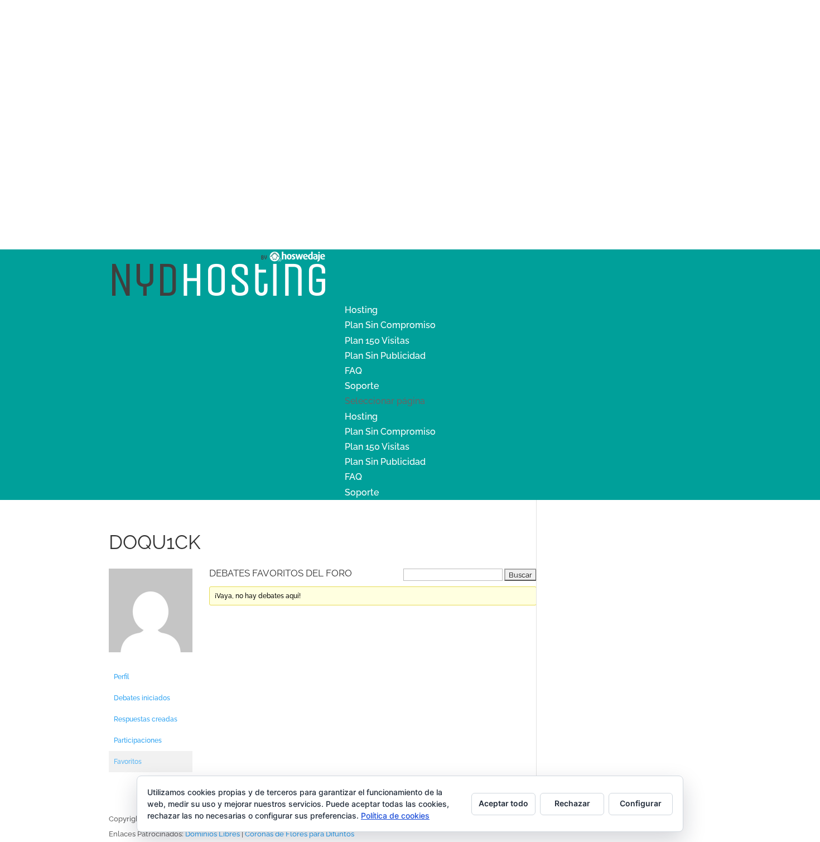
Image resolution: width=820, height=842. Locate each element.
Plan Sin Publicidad (385, 355)
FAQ (353, 370)
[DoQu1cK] (150, 661)
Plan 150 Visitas (377, 340)
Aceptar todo (503, 803)
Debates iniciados (142, 698)
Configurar (641, 803)
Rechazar (572, 803)
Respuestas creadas (145, 719)
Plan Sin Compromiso (390, 325)
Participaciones (138, 740)
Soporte (362, 386)
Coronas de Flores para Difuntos (299, 834)
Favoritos (128, 762)
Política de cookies (395, 815)
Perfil (121, 677)
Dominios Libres (212, 834)
